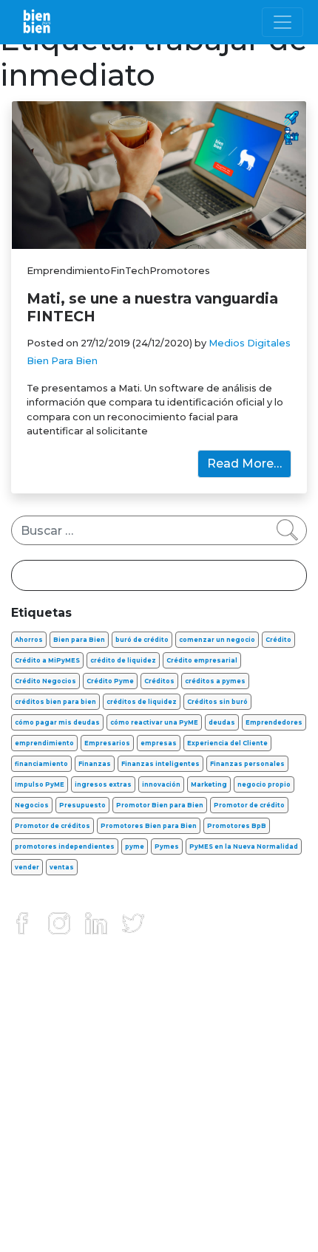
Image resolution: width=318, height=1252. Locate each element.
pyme (134, 846)
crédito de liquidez (123, 660)
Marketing (209, 784)
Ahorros (29, 639)
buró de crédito (142, 639)
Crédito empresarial (201, 660)
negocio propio (264, 784)
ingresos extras (103, 784)
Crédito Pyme (110, 681)
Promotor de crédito (249, 805)
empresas (159, 743)
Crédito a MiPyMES (47, 660)
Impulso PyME (39, 784)
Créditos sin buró (217, 701)
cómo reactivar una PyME (154, 722)
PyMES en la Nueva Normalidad (243, 846)
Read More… (244, 463)
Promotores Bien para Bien (149, 825)
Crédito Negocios (45, 681)
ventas (62, 867)
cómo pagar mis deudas (57, 722)
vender (27, 867)
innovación (161, 784)
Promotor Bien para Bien (159, 805)
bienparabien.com (159, 1227)
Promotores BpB (236, 825)
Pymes (167, 846)
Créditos (159, 681)
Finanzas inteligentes (160, 763)
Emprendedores (274, 722)
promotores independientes (65, 846)
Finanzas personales (247, 763)
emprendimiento (44, 743)
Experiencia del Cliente (227, 743)
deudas (222, 722)
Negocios (32, 805)
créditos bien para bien (55, 701)
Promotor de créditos (52, 825)
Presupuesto (82, 805)
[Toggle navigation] (282, 22)
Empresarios (107, 743)
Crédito (278, 639)
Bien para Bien (79, 639)
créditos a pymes (215, 681)
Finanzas (94, 763)
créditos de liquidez (141, 701)
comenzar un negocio (217, 639)
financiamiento (41, 763)
